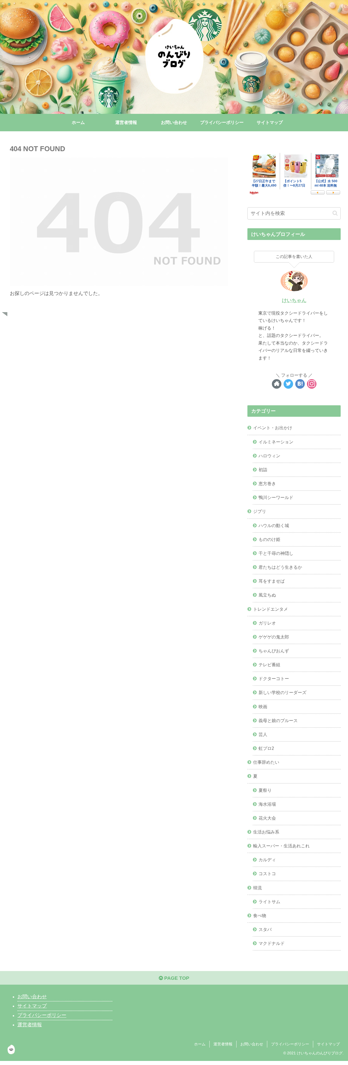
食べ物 (259, 915)
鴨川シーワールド (276, 497)
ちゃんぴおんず (274, 650)
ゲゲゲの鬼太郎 (274, 636)
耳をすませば (272, 581)
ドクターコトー (274, 678)
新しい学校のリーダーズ (282, 692)
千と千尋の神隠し (276, 553)
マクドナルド (272, 943)
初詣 (263, 469)
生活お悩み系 (266, 831)
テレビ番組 (269, 664)
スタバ (265, 929)
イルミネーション (276, 441)
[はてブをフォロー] (300, 384)
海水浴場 (267, 804)
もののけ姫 (269, 539)
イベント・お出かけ (272, 427)
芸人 (263, 734)
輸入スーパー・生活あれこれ (281, 845)
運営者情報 (29, 1024)
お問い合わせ (32, 996)
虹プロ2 (266, 748)
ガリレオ (267, 622)
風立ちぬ (267, 594)
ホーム (200, 1044)
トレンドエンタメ (270, 609)
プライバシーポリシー (41, 1015)
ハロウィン (269, 455)
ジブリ (259, 511)
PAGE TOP (176, 978)
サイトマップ (32, 1006)
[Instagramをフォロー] (311, 384)
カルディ (267, 859)
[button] (335, 213)
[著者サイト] (276, 384)
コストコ (267, 873)
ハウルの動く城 (274, 525)
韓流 (257, 887)
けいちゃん (294, 300)
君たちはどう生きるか (280, 567)
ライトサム (269, 901)
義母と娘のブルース (278, 720)
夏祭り (265, 790)
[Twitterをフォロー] (288, 384)
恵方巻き (267, 483)
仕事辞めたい (266, 762)
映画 (263, 706)
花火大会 (267, 818)
